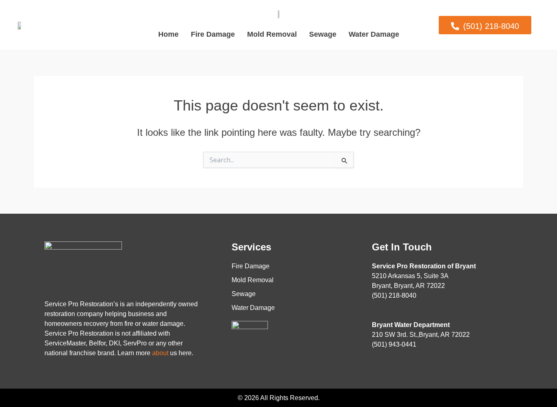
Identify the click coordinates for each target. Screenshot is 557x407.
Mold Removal (272, 34)
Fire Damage (213, 34)
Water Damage (374, 34)
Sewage (322, 34)
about (160, 352)
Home (168, 34)
